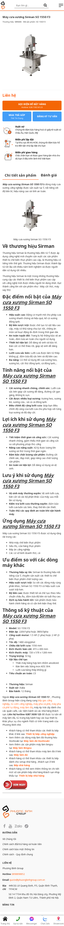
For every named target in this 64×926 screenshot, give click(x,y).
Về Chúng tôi (9, 839)
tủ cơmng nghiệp (21, 703)
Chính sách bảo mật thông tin (18, 849)
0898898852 (18, 874)
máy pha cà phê (41, 703)
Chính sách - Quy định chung (17, 854)
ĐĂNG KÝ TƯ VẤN (47, 116)
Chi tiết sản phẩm (20, 175)
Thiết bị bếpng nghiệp (40, 734)
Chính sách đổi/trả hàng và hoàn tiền (22, 844)
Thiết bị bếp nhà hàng (31, 775)
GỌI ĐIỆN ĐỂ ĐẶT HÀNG (32, 105)
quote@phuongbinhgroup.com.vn (27, 879)
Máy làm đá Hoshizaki (37, 740)
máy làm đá (26, 707)
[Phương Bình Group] (3, 5)
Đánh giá (49, 175)
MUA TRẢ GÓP (17, 116)
